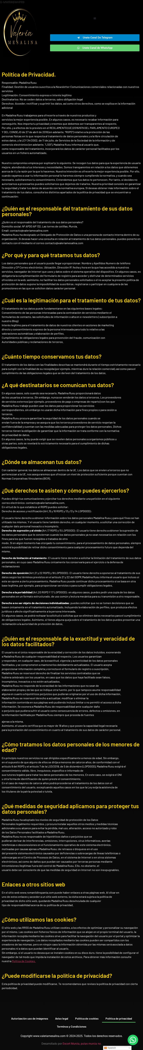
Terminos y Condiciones (71, 1026)
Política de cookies (87, 1018)
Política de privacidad (119, 1018)
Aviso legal (61, 1018)
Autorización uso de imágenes (29, 1018)
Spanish (111, 1048)
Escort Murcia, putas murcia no (82, 1043)
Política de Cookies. (24, 961)
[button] (95, 18)
